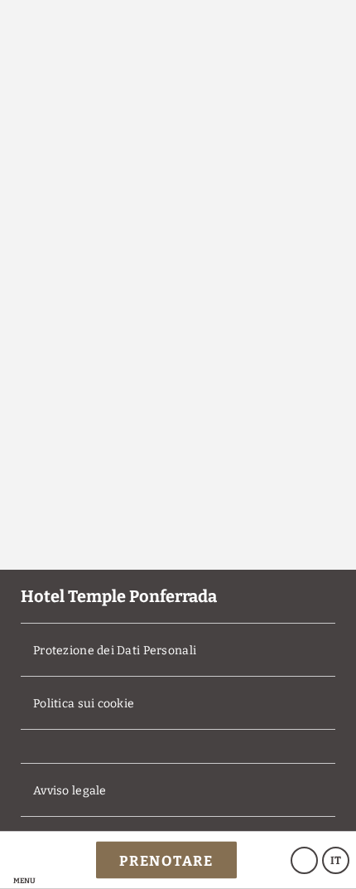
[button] (24, 860)
